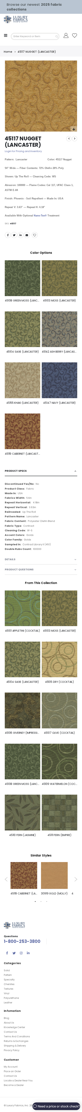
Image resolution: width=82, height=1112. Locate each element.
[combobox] (35, 36)
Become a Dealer (14, 1085)
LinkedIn (21, 235)
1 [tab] (35, 901)
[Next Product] (74, 138)
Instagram (21, 953)
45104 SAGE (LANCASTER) (22, 352)
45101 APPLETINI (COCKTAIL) (22, 631)
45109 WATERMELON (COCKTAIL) (59, 784)
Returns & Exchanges (16, 1041)
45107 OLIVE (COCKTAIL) (59, 733)
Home (8, 52)
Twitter (14, 235)
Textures (8, 988)
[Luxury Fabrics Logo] (11, 19)
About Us (9, 1022)
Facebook (8, 235)
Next (75, 879)
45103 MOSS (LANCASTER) (59, 300)
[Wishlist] (74, 35)
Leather (8, 1002)
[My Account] (66, 35)
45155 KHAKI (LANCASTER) (22, 403)
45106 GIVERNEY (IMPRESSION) (22, 733)
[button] (73, 129)
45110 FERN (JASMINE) (22, 835)
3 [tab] (47, 901)
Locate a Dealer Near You (18, 1080)
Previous (6, 879)
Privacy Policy (11, 1050)
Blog (6, 1018)
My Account (11, 1066)
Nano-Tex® (40, 215)
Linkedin (28, 953)
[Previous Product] (69, 138)
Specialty (9, 979)
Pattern (8, 975)
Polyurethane (11, 998)
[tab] (41, 471)
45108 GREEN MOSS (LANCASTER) (22, 300)
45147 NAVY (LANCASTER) (59, 403)
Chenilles (9, 984)
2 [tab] (41, 901)
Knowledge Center (14, 1027)
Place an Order (12, 1071)
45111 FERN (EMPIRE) (59, 835)
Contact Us (10, 1031)
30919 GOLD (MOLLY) (54, 893)
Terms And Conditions (17, 1036)
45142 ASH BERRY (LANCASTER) (59, 352)
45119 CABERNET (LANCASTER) (22, 454)
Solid (7, 970)
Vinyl (6, 993)
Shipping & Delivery (15, 1045)
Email (27, 235)
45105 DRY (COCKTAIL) (59, 682)
